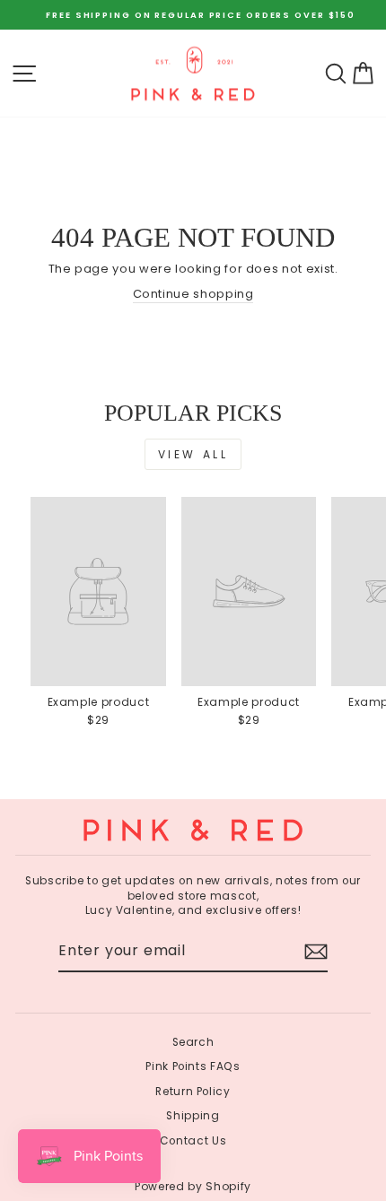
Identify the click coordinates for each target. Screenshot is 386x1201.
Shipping (192, 1116)
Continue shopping (193, 294)
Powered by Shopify (193, 1186)
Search (193, 1042)
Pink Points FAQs (192, 1066)
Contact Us (193, 1141)
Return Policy (192, 1091)
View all (193, 454)
